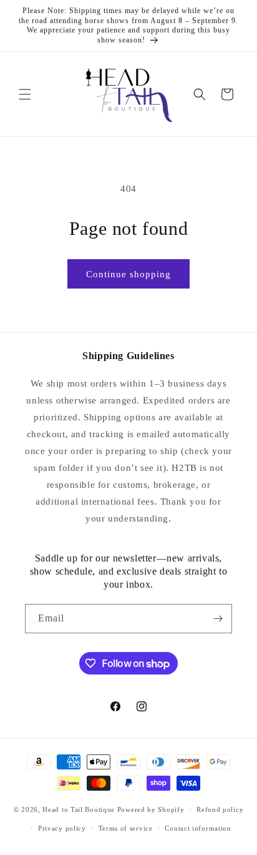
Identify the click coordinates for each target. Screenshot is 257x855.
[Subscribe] (217, 618)
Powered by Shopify (151, 809)
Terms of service (126, 828)
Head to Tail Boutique (78, 809)
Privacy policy (62, 828)
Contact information (198, 828)
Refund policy (219, 809)
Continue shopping (128, 274)
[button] (25, 94)
